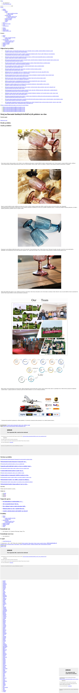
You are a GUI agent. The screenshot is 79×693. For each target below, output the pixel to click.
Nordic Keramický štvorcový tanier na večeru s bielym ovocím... (17, 76)
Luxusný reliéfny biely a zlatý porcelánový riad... (14, 66)
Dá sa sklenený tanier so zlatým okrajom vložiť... (14, 506)
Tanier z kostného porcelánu (12, 13)
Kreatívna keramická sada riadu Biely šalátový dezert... (15, 88)
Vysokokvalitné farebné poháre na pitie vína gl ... (12, 470)
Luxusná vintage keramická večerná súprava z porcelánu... (15, 100)
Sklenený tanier (10, 14)
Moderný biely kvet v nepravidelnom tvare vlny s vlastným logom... (17, 73)
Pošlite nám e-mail (3, 120)
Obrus (6, 21)
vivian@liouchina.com (7, 541)
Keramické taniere (10, 544)
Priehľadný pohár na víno (12, 16)
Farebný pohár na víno (11, 17)
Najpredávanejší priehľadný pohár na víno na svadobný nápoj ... (16, 466)
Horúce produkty (25, 543)
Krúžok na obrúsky (8, 18)
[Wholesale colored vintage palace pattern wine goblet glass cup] (16, 481)
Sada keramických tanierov (46, 544)
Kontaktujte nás (6, 25)
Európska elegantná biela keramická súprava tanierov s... (15, 97)
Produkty (4, 10)
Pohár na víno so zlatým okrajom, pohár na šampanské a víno (14, 426)
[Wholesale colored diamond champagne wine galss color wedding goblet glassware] (16, 459)
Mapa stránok (31, 543)
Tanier (6, 12)
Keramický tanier (3, 544)
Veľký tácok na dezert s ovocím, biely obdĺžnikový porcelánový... (17, 79)
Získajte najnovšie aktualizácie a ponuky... (8, 488)
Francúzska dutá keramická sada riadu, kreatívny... (14, 60)
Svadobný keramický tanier (36, 544)
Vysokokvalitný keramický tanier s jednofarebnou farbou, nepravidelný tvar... (19, 103)
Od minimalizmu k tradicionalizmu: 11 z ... (13, 501)
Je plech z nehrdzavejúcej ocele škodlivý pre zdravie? (15, 511)
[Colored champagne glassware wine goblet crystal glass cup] (12, 472)
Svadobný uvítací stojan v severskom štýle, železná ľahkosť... (16, 51)
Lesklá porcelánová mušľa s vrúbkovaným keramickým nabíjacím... (17, 63)
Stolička (6, 20)
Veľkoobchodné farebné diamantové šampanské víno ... (13, 461)
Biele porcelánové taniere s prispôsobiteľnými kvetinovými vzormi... (17, 82)
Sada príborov (16, 544)
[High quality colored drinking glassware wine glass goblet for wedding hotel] (14, 468)
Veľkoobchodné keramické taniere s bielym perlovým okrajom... (17, 91)
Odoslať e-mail (3, 546)
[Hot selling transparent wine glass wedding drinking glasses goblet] (12, 463)
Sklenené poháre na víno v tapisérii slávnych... (14, 508)
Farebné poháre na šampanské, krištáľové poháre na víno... (14, 475)
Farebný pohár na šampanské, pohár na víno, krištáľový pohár (18, 425)
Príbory (6, 11)
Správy (4, 22)
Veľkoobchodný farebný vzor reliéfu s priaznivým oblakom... (14, 479)
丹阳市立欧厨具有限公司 (52, 543)
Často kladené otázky (7, 23)
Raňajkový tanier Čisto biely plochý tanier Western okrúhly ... (16, 94)
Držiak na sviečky (8, 19)
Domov (4, 9)
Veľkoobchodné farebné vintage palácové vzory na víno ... (14, 484)
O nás (4, 24)
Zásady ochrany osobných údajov (40, 543)
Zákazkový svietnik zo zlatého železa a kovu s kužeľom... (15, 85)
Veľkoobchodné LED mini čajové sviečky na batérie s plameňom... (17, 54)
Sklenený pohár (8, 15)
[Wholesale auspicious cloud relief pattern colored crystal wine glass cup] (15, 477)
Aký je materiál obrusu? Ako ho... (11, 503)
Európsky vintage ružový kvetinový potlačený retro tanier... (16, 57)
